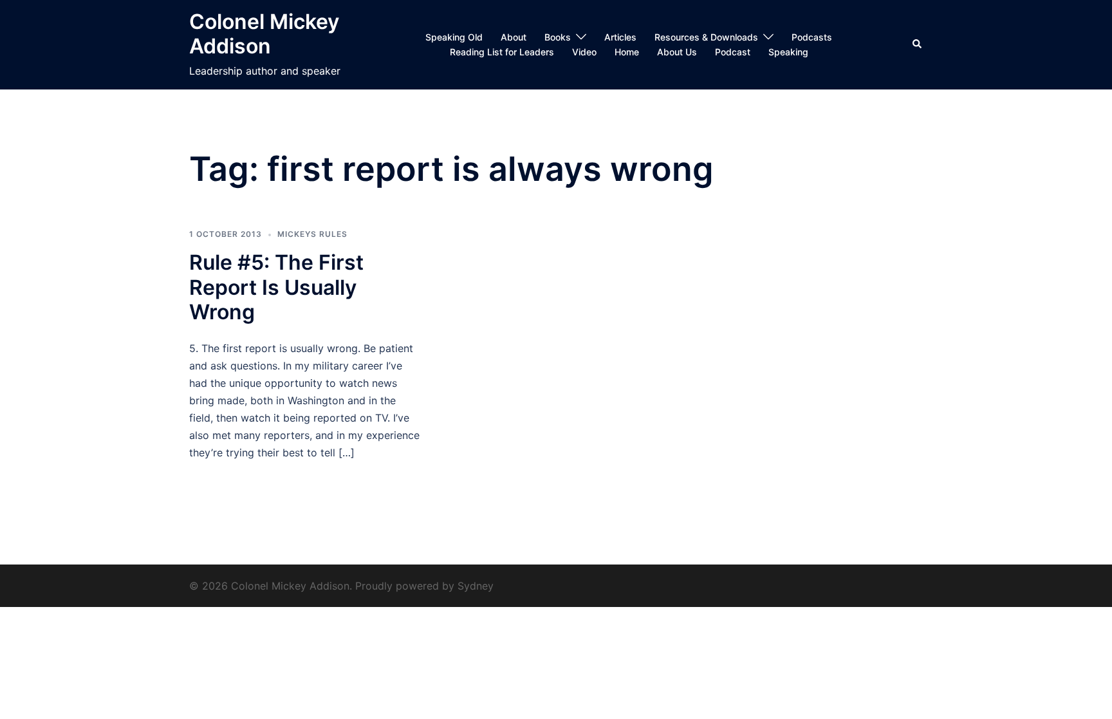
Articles (620, 37)
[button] (918, 44)
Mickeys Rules (312, 234)
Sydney (476, 585)
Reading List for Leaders (502, 51)
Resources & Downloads (706, 37)
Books (557, 37)
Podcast (732, 51)
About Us (677, 51)
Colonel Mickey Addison (264, 34)
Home (627, 51)
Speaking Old (454, 37)
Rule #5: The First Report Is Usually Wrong (276, 287)
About (513, 37)
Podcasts (812, 37)
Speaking (788, 51)
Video (584, 51)
